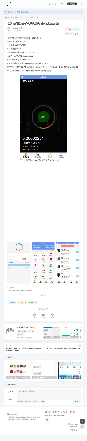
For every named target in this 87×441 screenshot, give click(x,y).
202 (25, 331)
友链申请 (48, 412)
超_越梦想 (16, 28)
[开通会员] (82, 421)
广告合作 (64, 412)
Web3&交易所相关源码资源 (18, 12)
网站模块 (23, 17)
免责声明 (56, 412)
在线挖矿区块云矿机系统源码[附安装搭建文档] (33, 23)
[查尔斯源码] (9, 3)
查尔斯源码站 (61, 415)
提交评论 (77, 401)
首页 (7, 17)
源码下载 (14, 17)
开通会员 (72, 4)
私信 (77, 29)
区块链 (30, 17)
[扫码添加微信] (82, 426)
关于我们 (72, 412)
